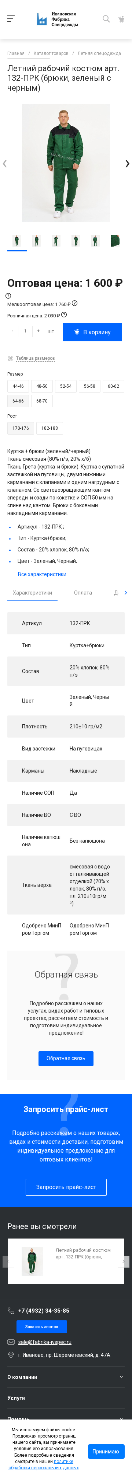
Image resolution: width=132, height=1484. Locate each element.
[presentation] (4, 163)
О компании (22, 1377)
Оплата (83, 593)
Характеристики (32, 593)
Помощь (18, 1419)
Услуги (16, 1398)
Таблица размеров (35, 358)
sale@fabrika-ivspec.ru (45, 1342)
